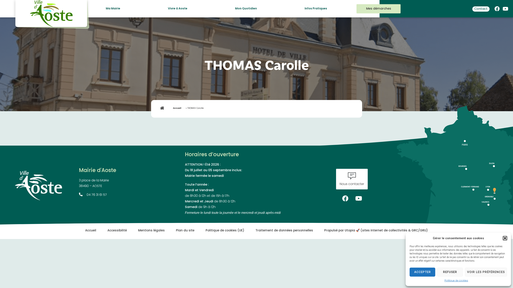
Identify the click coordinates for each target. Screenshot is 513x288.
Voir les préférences (486, 272)
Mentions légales (151, 230)
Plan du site (185, 230)
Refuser (450, 272)
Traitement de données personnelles (284, 230)
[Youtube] (505, 8)
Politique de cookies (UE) (225, 230)
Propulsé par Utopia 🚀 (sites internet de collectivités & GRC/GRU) (376, 230)
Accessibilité (117, 230)
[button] (505, 238)
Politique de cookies (456, 281)
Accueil (177, 108)
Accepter (422, 272)
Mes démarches (378, 8)
